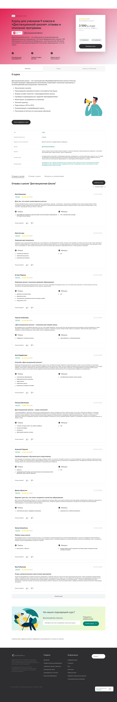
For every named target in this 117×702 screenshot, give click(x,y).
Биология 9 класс (81, 162)
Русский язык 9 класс (92, 164)
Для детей (46, 660)
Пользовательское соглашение (76, 679)
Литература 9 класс (79, 164)
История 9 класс (71, 162)
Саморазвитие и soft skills (51, 672)
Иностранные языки (49, 669)
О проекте (70, 663)
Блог (69, 666)
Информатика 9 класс (68, 164)
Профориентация (72, 660)
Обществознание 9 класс (59, 162)
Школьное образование (50, 676)
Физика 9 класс (57, 164)
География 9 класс (47, 162)
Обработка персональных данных (77, 676)
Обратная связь (72, 672)
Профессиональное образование (53, 663)
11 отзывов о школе (86, 20)
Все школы (71, 669)
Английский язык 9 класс (49, 165)
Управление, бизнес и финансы (52, 666)
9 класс (59, 165)
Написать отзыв (98, 182)
